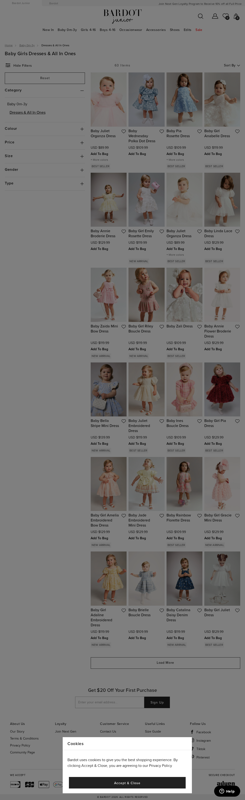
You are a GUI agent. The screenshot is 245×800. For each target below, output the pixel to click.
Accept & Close (127, 783)
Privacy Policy (160, 766)
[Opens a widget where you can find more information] (227, 792)
